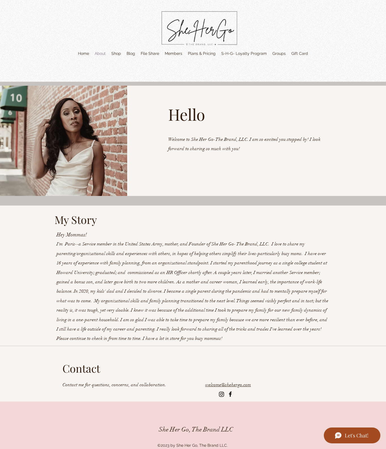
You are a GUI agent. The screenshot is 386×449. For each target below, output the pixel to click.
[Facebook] (230, 394)
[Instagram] (221, 394)
